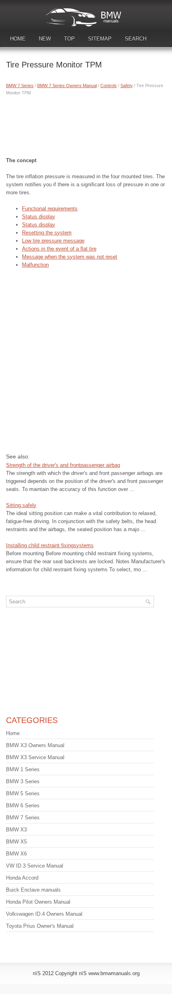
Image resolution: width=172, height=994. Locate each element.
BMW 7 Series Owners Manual (67, 85)
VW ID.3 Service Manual (34, 866)
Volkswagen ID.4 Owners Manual (44, 914)
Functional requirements (50, 209)
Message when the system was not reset (69, 257)
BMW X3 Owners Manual (35, 745)
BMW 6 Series (23, 806)
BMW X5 (16, 842)
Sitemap (100, 39)
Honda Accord (22, 878)
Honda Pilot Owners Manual (38, 902)
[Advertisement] (86, 124)
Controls (108, 85)
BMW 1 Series (23, 769)
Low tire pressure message (53, 241)
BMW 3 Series (23, 781)
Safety (126, 85)
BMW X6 (16, 854)
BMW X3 (16, 830)
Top (69, 39)
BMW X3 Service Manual (35, 757)
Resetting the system (47, 233)
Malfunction (35, 265)
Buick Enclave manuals (33, 890)
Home (18, 39)
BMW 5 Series (23, 793)
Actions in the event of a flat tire (59, 249)
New (45, 39)
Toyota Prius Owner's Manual (40, 926)
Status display (38, 217)
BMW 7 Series (20, 85)
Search (135, 39)
